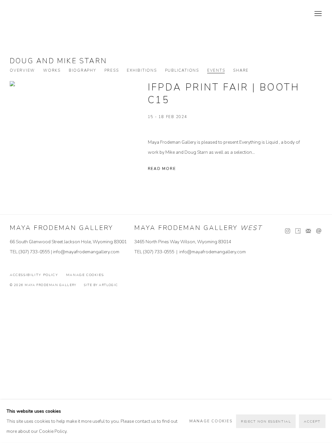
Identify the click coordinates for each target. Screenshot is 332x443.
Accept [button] (312, 421)
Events (216, 70)
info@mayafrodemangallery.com (86, 252)
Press (111, 70)
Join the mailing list (308, 231)
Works (52, 70)
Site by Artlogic (101, 285)
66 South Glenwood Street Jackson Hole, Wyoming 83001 (68, 242)
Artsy (298, 231)
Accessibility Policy (34, 274)
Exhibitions (142, 70)
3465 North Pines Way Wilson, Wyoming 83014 (182, 242)
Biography (82, 70)
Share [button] (241, 70)
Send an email (319, 231)
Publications (182, 70)
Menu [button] (317, 14)
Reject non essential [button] (266, 421)
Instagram (287, 231)
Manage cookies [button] (85, 274)
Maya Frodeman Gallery (55, 14)
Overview (22, 70)
